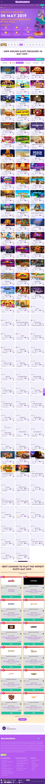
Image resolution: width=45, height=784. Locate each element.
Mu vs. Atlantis (7, 417)
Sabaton (7, 446)
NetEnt (3, 257)
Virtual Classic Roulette (22, 268)
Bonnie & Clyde (22, 459)
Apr (18, 44)
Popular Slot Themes (20, 765)
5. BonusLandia (4, 766)
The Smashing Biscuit (7, 131)
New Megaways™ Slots (6, 34)
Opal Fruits (22, 75)
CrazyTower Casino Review (11, 632)
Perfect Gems (37, 103)
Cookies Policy (34, 766)
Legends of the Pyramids (37, 144)
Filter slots (38, 59)
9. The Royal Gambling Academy (7, 773)
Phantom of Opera (8, 363)
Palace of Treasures (7, 390)
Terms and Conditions (35, 765)
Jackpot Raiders (7, 171)
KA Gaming (34, 449)
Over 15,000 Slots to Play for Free (22, 760)
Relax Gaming (39, 325)
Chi (7, 459)
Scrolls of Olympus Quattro (37, 213)
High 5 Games (34, 147)
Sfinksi (37, 459)
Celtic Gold (22, 390)
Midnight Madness (37, 240)
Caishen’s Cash (37, 349)
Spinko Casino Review (33, 586)
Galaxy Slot (22, 417)
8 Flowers (8, 487)
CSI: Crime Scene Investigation (7, 89)
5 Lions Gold (7, 158)
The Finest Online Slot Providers (22, 763)
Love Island (22, 158)
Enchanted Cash (37, 335)
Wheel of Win (37, 131)
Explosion (22, 473)
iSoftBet (3, 230)
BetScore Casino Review (34, 632)
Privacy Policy (33, 763)
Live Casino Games (19, 766)
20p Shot (8, 555)
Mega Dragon (37, 281)
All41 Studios (34, 298)
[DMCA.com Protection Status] (3, 755)
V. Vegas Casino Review (34, 702)
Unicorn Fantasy (37, 227)
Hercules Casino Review (34, 679)
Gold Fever (7, 198)
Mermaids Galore (37, 431)
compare (19, 594)
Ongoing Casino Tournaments (21, 768)
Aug (30, 44)
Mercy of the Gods (22, 308)
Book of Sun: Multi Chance (22, 322)
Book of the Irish (22, 144)
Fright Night (7, 103)
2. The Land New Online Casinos (7, 761)
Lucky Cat (7, 308)
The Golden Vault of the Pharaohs (22, 213)
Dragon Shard (22, 131)
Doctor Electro (37, 322)
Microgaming (19, 161)
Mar (15, 44)
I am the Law (37, 514)
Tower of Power (37, 254)
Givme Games (19, 366)
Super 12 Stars (37, 117)
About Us (33, 768)
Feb (12, 44)
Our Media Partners (19, 770)
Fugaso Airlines (7, 295)
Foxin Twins (22, 198)
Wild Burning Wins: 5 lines (37, 75)
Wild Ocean (7, 213)
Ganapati (33, 490)
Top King (22, 89)
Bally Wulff (4, 393)
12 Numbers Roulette (37, 403)
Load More (22, 719)
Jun (24, 44)
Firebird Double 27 (8, 349)
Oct (36, 44)
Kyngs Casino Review (33, 656)
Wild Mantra (7, 281)
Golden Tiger (8, 227)
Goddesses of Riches (22, 555)
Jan (8, 44)
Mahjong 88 (7, 541)
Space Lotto (37, 158)
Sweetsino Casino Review (11, 586)
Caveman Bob (22, 528)
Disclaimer (33, 761)
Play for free (7, 83)
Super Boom (37, 528)
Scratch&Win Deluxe (7, 403)
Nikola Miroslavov (11, 729)
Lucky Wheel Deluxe (22, 376)
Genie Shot (37, 89)
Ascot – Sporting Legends (22, 501)
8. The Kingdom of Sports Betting (7, 771)
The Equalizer (37, 171)
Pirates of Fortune (37, 185)
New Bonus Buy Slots (28, 29)
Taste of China (22, 227)
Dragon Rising (22, 185)
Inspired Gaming (19, 147)
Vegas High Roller (37, 376)
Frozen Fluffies (22, 103)
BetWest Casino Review (11, 656)
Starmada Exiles (37, 268)
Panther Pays (8, 514)
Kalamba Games (34, 325)
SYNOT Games (4, 352)
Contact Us (33, 770)
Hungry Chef (37, 363)
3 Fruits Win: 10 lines (7, 528)
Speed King (22, 363)
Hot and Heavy (7, 335)
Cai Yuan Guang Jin (22, 541)
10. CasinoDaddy (4, 775)
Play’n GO (33, 106)
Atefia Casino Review (33, 609)
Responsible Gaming (35, 760)
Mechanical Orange (22, 295)
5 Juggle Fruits (22, 254)
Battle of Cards (22, 240)
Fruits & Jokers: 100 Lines (37, 541)
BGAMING (19, 298)
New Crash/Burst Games (28, 34)
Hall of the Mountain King (7, 501)
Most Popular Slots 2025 (20, 761)
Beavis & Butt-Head (22, 117)
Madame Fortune (22, 487)
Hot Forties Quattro (22, 281)
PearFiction (4, 134)
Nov (39, 44)
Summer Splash (7, 432)
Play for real (7, 70)
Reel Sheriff (22, 349)
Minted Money (7, 75)
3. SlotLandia (3, 763)
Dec (43, 44)
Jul (27, 44)
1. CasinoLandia (4, 760)
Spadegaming (19, 544)
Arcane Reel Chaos (8, 254)
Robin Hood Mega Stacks (37, 473)
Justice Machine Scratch (7, 473)
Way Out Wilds (7, 185)
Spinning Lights (37, 198)
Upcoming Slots (17, 29)
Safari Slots (37, 446)
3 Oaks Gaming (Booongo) (21, 325)
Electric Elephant (34, 504)
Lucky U (22, 514)
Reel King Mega (37, 417)
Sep (33, 44)
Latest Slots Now (6, 29)
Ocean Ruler (37, 390)
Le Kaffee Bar (37, 295)
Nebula (22, 335)
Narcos (37, 308)
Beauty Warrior (22, 446)
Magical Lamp (8, 240)
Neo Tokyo (37, 487)
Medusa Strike (22, 403)
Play (11, 597)
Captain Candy (7, 144)
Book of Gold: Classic (22, 171)
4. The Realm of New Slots (6, 765)
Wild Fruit (8, 376)
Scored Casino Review (11, 609)
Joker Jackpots (37, 501)
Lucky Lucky (7, 117)
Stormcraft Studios (20, 134)
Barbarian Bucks (22, 431)
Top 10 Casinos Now (8, 7)
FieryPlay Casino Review (11, 679)
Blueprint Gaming (20, 120)
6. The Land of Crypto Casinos (6, 768)
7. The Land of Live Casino (5, 770)
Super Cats (7, 322)
